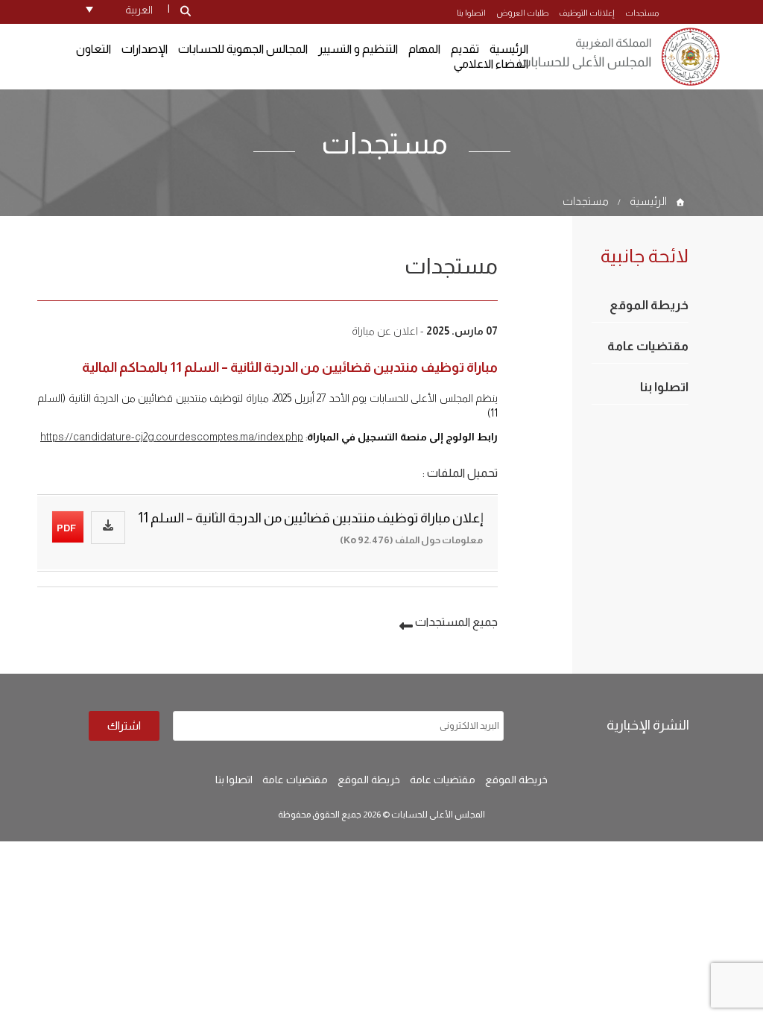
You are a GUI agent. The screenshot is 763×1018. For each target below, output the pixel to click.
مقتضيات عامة (647, 346)
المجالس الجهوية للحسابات (243, 48)
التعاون (93, 48)
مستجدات (642, 12)
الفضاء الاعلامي (491, 63)
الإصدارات (144, 48)
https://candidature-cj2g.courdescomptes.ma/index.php (171, 437)
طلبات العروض (522, 12)
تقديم (465, 48)
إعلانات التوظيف (587, 12)
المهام (424, 48)
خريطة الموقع (649, 305)
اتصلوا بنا (471, 12)
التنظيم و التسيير (358, 48)
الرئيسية (648, 201)
